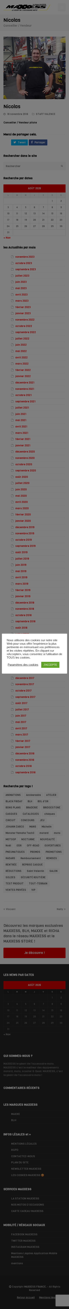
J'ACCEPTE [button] (50, 664)
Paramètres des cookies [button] (23, 664)
